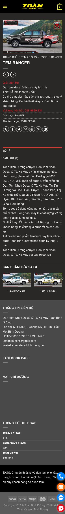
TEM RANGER (16, 290)
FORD (43, 57)
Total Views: (11, 452)
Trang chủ (10, 57)
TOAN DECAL (28, 121)
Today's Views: (12, 432)
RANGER (56, 57)
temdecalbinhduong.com (30, 345)
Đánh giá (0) (10, 158)
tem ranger (13, 121)
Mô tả (6, 150)
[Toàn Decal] (32, 6)
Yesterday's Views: (15, 442)
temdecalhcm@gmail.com (19, 341)
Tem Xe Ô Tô (29, 57)
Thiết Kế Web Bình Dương (32, 509)
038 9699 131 (22, 336)
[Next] (62, 285)
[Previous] (2, 285)
